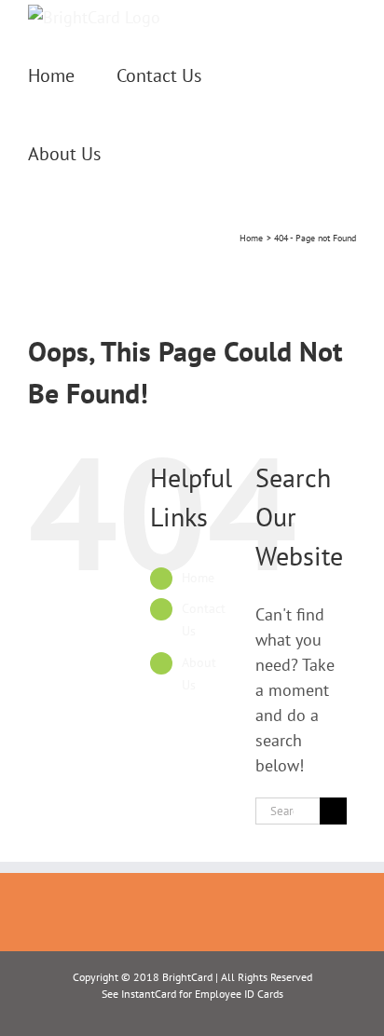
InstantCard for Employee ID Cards (202, 994)
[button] (150, 152)
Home (198, 577)
